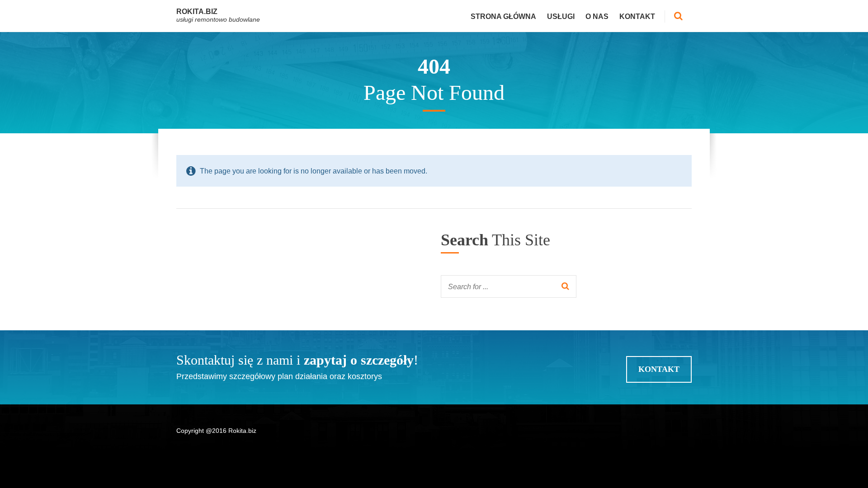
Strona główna (503, 16)
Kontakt (637, 16)
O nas (597, 16)
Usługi (561, 16)
